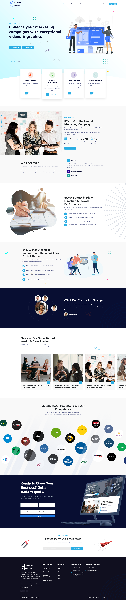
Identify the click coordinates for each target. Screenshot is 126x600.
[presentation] (54, 60)
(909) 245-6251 (15, 47)
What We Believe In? (77, 171)
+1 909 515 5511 (91, 568)
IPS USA (65, 4)
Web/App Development (52, 81)
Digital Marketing (74, 81)
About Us (98, 597)
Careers (89, 4)
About (82, 4)
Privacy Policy (91, 597)
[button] (10, 61)
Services (73, 4)
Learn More (31, 93)
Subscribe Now (77, 548)
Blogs (97, 4)
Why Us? (73, 160)
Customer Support (95, 81)
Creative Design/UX (30, 81)
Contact (105, 4)
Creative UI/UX (46, 568)
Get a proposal (28, 47)
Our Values (74, 175)
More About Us (70, 148)
